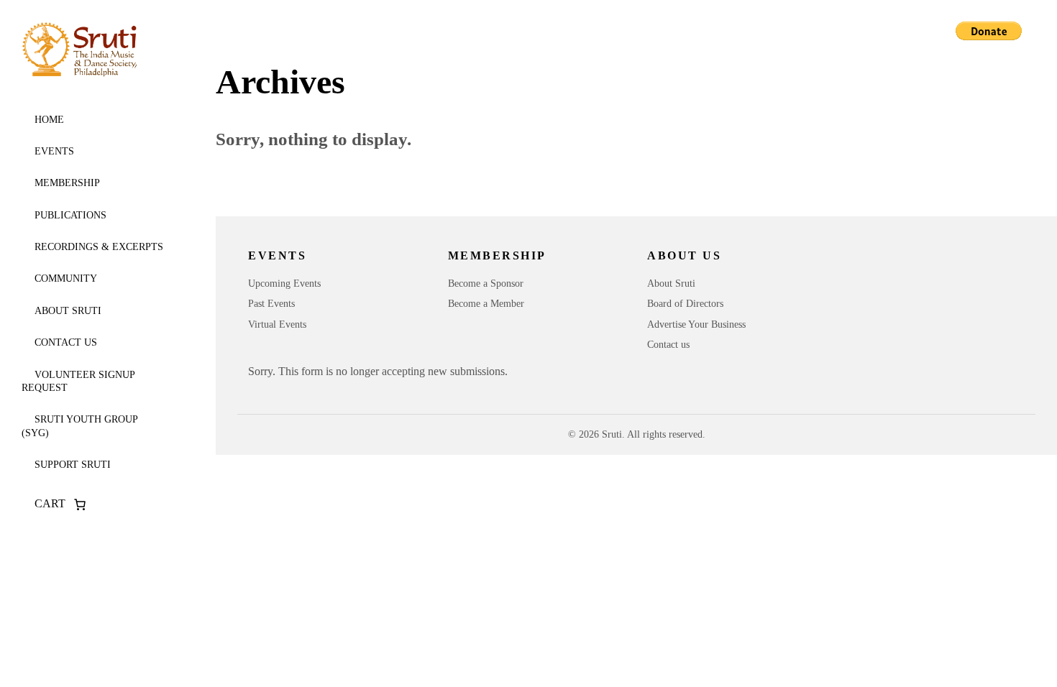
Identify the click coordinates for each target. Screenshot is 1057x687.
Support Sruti (73, 464)
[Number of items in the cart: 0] (79, 504)
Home (49, 119)
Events (54, 151)
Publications (70, 215)
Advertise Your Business (696, 324)
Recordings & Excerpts (99, 246)
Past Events (271, 303)
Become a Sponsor (485, 283)
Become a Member (486, 303)
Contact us (66, 342)
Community (66, 278)
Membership (67, 182)
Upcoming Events (284, 283)
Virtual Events (277, 324)
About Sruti (68, 310)
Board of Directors (685, 303)
